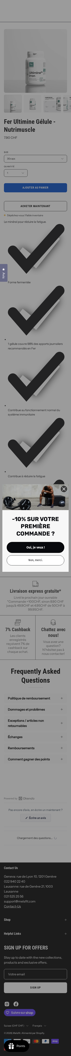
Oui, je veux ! (35, 547)
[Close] (64, 489)
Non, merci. (35, 560)
